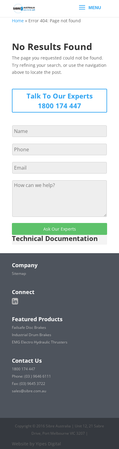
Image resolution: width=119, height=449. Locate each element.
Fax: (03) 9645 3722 (28, 383)
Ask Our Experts (59, 229)
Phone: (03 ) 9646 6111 (31, 376)
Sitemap (19, 273)
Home (18, 20)
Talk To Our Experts (60, 95)
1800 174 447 (59, 105)
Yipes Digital (48, 444)
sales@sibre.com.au (29, 390)
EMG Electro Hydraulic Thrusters (39, 342)
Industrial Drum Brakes (31, 334)
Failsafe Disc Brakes (29, 327)
